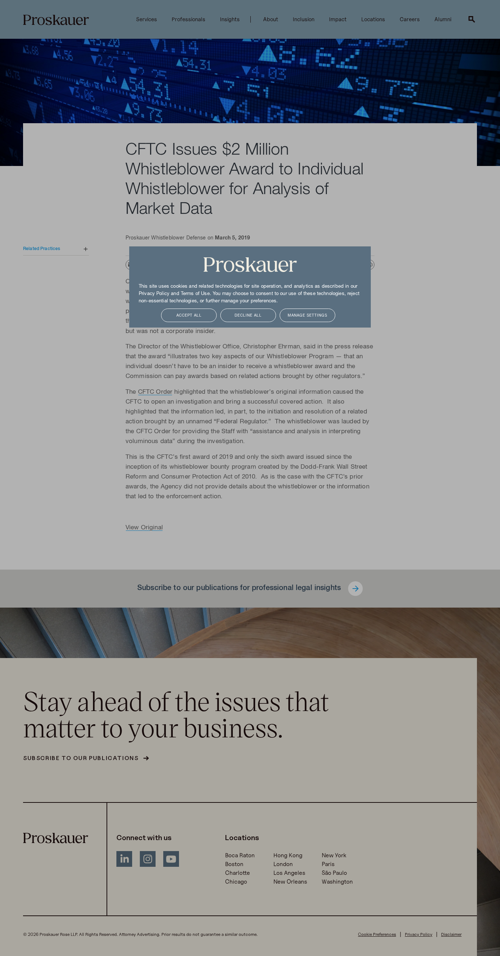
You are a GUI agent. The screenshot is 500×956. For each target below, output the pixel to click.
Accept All (189, 315)
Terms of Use (195, 294)
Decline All (248, 315)
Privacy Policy (154, 294)
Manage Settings (307, 315)
